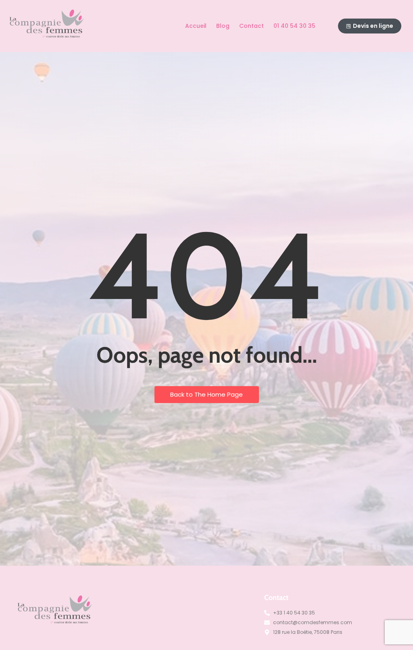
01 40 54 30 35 (294, 26)
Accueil (195, 26)
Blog (222, 26)
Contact (251, 26)
